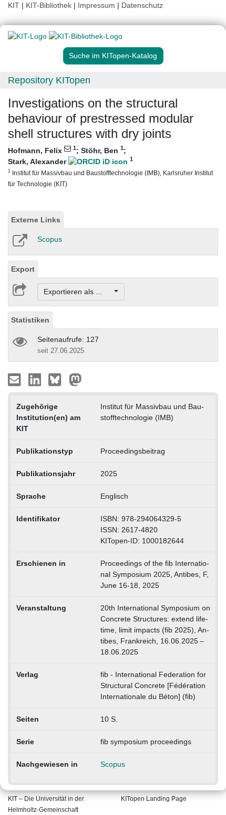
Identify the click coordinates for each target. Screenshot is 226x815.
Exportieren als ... (78, 291)
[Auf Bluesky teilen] (57, 379)
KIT (13, 5)
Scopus (49, 239)
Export (23, 269)
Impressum (96, 5)
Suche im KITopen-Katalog (113, 55)
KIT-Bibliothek (50, 5)
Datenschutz (142, 5)
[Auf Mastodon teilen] (75, 379)
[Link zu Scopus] (19, 244)
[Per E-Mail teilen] (15, 379)
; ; (110, 166)
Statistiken (30, 320)
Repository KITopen (49, 80)
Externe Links (35, 220)
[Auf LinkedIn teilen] (36, 379)
